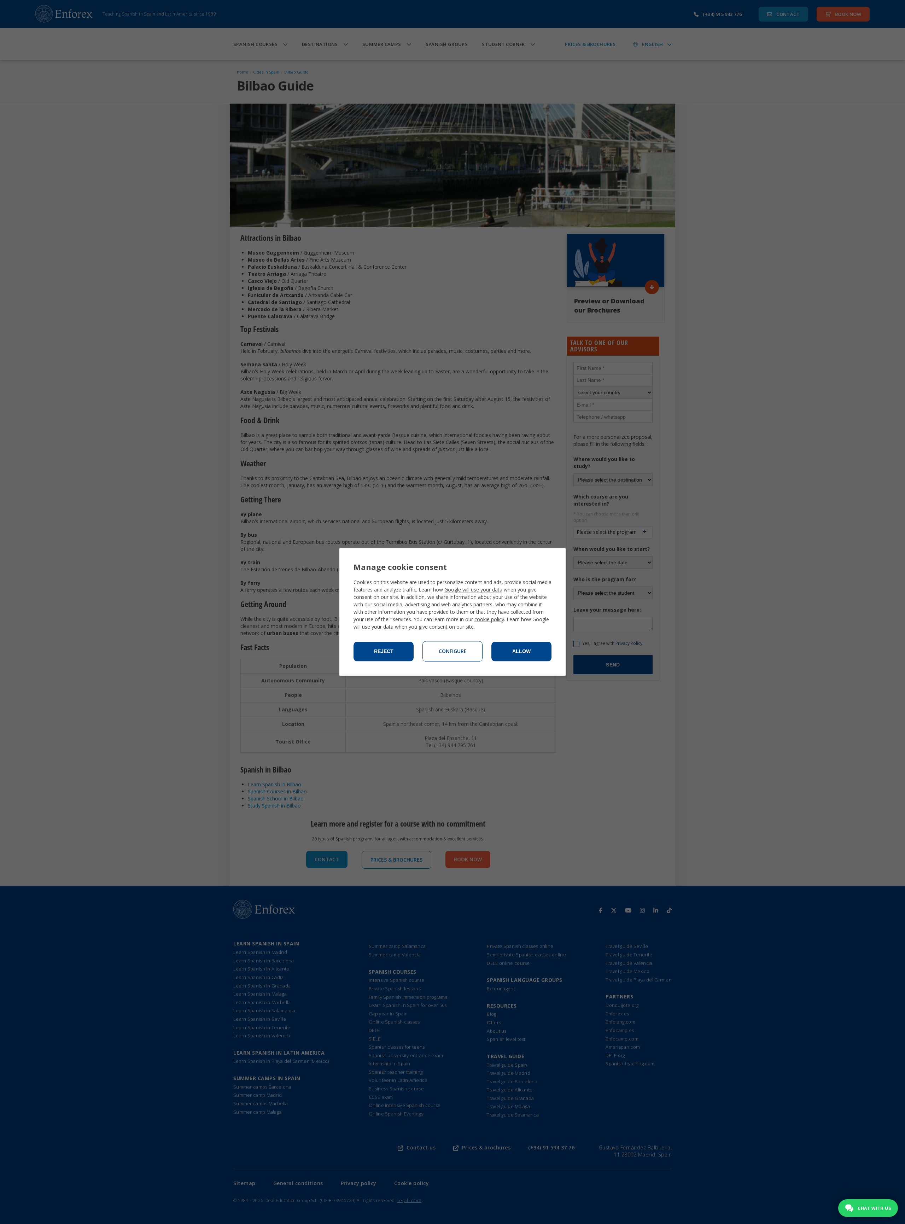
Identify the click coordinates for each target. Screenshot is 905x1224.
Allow (521, 651)
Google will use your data (473, 590)
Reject (383, 651)
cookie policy (489, 619)
